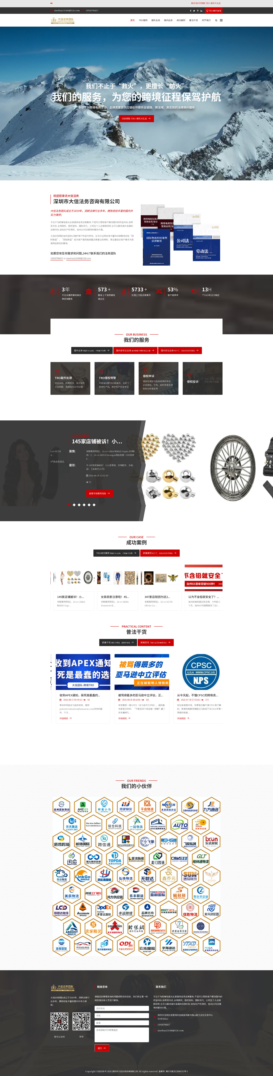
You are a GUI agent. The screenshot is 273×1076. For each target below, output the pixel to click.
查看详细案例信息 (78, 493)
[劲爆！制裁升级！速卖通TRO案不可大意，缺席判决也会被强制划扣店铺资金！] (136, 685)
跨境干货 (116, 642)
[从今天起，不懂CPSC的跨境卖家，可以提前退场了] (78, 672)
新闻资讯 (153, 642)
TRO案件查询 (214, 10)
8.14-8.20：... (150, 597)
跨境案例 (158, 553)
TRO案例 (143, 20)
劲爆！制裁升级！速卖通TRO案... (134, 722)
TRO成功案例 (114, 553)
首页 (132, 20)
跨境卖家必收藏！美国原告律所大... (194, 695)
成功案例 (181, 20)
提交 (100, 1048)
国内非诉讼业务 (133, 350)
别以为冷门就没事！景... (200, 597)
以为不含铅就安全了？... (113, 597)
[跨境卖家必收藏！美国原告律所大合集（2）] (195, 672)
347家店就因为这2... (67, 597)
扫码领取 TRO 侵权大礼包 (134, 118)
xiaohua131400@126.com (67, 10)
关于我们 (206, 20)
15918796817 (92, 10)
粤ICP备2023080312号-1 (177, 1071)
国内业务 (168, 20)
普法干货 (193, 20)
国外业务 (155, 20)
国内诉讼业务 (178, 350)
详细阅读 (58, 718)
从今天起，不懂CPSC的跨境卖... (74, 695)
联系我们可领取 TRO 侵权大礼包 (71, 3)
